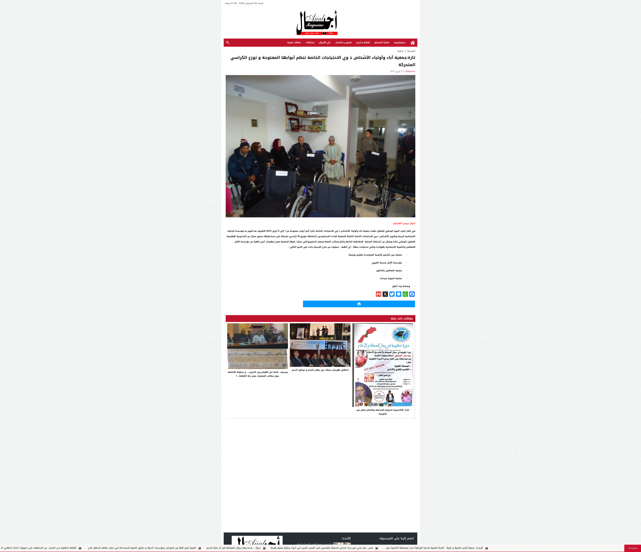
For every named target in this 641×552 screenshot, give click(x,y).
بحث (228, 43)
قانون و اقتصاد (343, 42)
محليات (400, 51)
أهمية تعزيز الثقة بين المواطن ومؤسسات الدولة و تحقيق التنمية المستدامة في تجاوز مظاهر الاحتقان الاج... (267, 548)
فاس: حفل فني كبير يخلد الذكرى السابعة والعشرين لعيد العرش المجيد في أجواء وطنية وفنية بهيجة (448, 548)
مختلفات (310, 42)
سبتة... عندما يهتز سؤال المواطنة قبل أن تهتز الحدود (359, 548)
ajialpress (410, 71)
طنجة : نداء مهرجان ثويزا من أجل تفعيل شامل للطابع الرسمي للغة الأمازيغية (72, 548)
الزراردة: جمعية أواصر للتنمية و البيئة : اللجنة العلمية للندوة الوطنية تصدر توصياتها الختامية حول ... (559, 548)
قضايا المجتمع (382, 42)
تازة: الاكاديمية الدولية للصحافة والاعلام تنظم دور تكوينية (382, 412)
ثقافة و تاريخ (363, 42)
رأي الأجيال (325, 42)
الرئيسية (412, 42)
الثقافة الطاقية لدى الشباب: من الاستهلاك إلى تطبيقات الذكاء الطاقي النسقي (161, 548)
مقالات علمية (294, 42)
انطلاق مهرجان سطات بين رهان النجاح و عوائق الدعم (320, 370)
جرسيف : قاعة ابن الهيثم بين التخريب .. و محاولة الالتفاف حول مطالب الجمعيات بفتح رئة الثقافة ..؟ (257, 374)
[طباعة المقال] (359, 304)
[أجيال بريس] (320, 23)
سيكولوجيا (400, 42)
